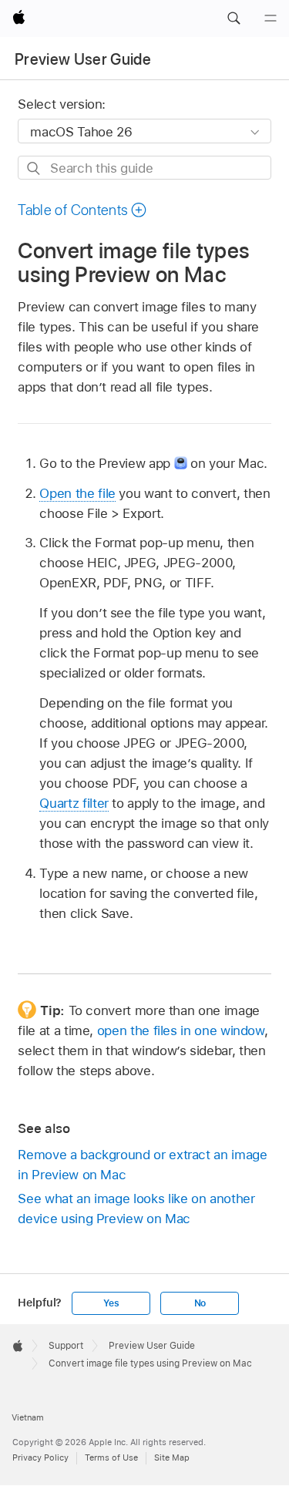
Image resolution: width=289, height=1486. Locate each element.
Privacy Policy (40, 1457)
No (200, 1303)
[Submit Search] (34, 168)
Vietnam (28, 1417)
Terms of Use (111, 1457)
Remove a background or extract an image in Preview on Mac (142, 1164)
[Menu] (270, 18)
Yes (111, 1303)
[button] (233, 18)
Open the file (77, 493)
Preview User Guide (83, 59)
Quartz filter (73, 803)
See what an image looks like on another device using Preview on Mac (136, 1208)
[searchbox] (144, 168)
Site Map (172, 1457)
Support (66, 1345)
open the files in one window (180, 1030)
